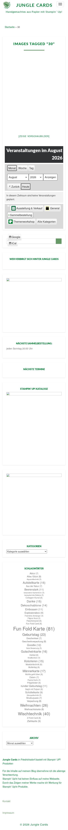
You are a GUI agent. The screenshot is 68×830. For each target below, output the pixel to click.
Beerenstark (34, 589)
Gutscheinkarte (34, 651)
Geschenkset (34, 638)
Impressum (8, 812)
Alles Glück (34, 576)
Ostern (34, 677)
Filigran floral (34, 618)
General (55, 208)
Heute (25, 186)
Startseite (10, 27)
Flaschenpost (34, 620)
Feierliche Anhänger (34, 615)
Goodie (34, 645)
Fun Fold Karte (34, 628)
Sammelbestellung (21, 215)
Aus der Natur (34, 586)
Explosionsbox (34, 612)
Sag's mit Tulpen (34, 689)
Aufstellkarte (34, 582)
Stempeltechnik (34, 695)
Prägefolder (34, 682)
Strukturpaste (34, 697)
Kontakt (6, 801)
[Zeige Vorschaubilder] (34, 136)
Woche (22, 168)
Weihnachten (34, 705)
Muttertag (34, 667)
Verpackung (34, 701)
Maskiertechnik (34, 664)
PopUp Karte (34, 680)
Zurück (15, 186)
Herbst (34, 655)
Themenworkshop (23, 221)
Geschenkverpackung (34, 641)
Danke (34, 601)
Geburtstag (34, 634)
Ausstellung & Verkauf (29, 208)
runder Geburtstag (34, 686)
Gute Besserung (34, 648)
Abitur (34, 573)
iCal (13, 243)
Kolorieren (34, 661)
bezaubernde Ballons (34, 595)
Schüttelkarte (34, 692)
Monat (12, 168)
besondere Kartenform (34, 592)
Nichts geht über (34, 674)
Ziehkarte (34, 721)
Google (14, 237)
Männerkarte (34, 671)
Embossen (34, 609)
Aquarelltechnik (34, 579)
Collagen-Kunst (34, 597)
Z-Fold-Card (34, 718)
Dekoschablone (34, 605)
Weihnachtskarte (34, 709)
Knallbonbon (34, 657)
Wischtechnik (34, 713)
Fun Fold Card (34, 623)
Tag (31, 168)
